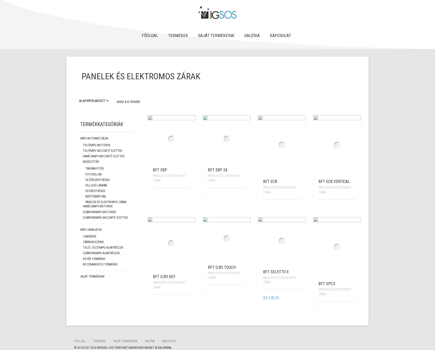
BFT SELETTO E (276, 271)
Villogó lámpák (96, 185)
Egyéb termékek (94, 259)
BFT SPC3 (326, 283)
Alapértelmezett (92, 101)
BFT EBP (160, 170)
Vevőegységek (95, 191)
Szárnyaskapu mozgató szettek (105, 217)
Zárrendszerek (93, 242)
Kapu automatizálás (94, 138)
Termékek (178, 35)
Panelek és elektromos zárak (105, 202)
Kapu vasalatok (91, 229)
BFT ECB (270, 181)
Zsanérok (89, 236)
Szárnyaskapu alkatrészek (101, 253)
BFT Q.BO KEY (164, 276)
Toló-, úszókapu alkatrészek (103, 247)
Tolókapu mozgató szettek (102, 150)
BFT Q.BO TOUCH (222, 267)
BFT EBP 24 (217, 170)
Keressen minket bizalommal (151, 347)
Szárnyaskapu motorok (99, 212)
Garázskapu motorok (98, 206)
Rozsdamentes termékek (100, 264)
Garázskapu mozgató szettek (103, 156)
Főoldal (150, 35)
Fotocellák (93, 174)
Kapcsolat (280, 35)
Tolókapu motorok (96, 145)
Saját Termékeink (216, 35)
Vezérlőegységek (97, 180)
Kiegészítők (91, 162)
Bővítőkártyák (95, 196)
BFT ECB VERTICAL (334, 181)
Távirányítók (94, 168)
